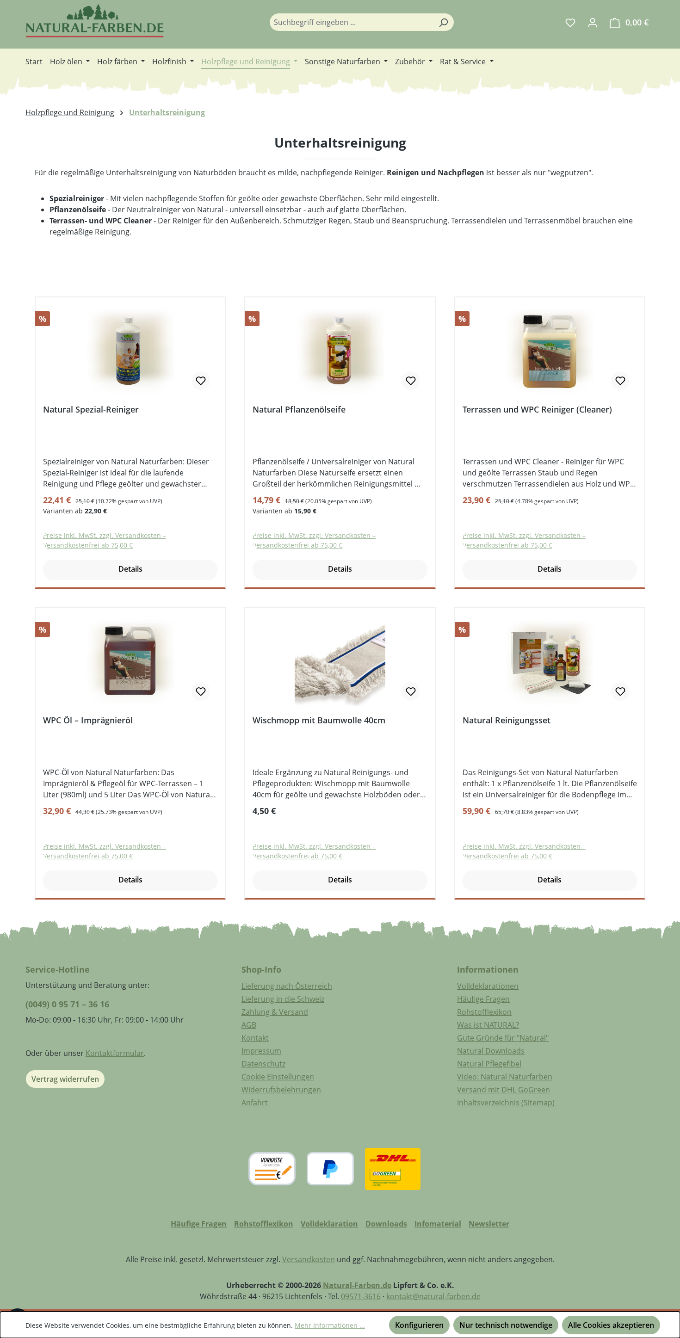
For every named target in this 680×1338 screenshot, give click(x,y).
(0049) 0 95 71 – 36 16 (67, 1004)
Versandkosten (308, 1259)
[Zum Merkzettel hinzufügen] (201, 380)
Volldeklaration (329, 1224)
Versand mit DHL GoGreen (503, 1090)
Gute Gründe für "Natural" (503, 1038)
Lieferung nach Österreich (286, 986)
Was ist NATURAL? (488, 1025)
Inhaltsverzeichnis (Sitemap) (506, 1103)
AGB (248, 1025)
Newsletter (489, 1224)
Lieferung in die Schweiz (282, 999)
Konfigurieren (419, 1325)
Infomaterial (437, 1224)
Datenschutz (263, 1064)
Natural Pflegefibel (489, 1064)
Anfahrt (254, 1103)
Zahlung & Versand (274, 1012)
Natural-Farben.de (357, 1285)
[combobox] (351, 22)
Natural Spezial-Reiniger (91, 409)
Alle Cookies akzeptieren (611, 1325)
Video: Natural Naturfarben (504, 1077)
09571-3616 (361, 1296)
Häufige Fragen (483, 999)
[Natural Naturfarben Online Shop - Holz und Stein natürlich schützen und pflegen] (94, 20)
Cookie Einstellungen (277, 1077)
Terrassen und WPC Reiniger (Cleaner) (537, 409)
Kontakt (255, 1038)
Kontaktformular (115, 1053)
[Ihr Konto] (592, 22)
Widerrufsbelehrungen (281, 1090)
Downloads (386, 1224)
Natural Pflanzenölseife (299, 409)
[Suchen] (443, 22)
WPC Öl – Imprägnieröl (88, 720)
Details (130, 569)
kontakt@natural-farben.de (433, 1296)
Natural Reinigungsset (506, 720)
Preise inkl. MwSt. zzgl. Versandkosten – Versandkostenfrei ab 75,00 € (104, 540)
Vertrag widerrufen (65, 1079)
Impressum (261, 1051)
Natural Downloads (491, 1051)
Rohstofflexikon (484, 1012)
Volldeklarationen (488, 986)
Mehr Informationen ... (330, 1325)
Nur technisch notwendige (505, 1325)
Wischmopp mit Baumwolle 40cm (319, 720)
